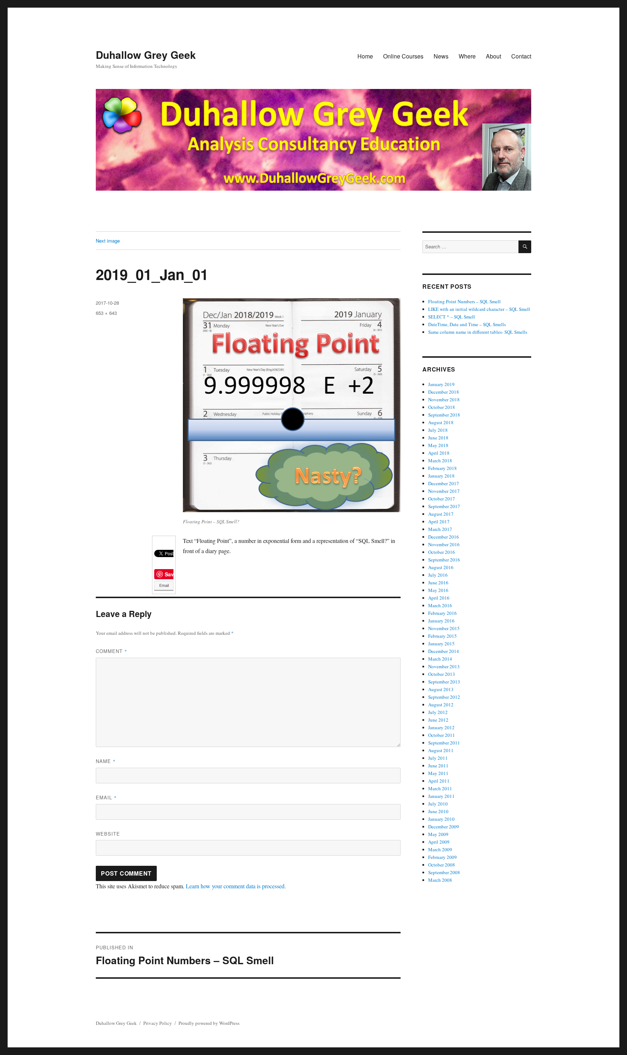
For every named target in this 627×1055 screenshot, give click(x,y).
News (441, 56)
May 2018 (438, 445)
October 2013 (441, 674)
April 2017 (439, 521)
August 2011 (441, 750)
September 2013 (444, 681)
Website (108, 833)
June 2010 (438, 811)
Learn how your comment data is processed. (236, 886)
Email (164, 585)
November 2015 (444, 628)
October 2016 (441, 552)
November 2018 (444, 399)
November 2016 (444, 544)
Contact (521, 56)
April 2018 (439, 453)
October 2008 (441, 864)
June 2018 (438, 437)
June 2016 (438, 582)
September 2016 (444, 559)
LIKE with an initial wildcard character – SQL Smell (479, 309)
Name (106, 761)
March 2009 (440, 849)
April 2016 (439, 598)
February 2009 (442, 857)
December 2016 (443, 536)
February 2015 (442, 636)
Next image (108, 240)
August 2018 (441, 422)
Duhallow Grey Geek (146, 54)
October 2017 (441, 498)
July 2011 (438, 758)
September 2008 (444, 872)
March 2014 (440, 659)
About (493, 56)
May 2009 (438, 834)
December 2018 (443, 392)
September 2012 (444, 697)
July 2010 (438, 803)
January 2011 (441, 796)
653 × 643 (106, 312)
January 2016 (441, 620)
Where (467, 56)
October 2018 (441, 407)
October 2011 (441, 735)
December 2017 (443, 483)
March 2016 (440, 605)
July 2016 (438, 575)
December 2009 (443, 826)
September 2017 (444, 506)
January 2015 (441, 643)
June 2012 (438, 720)
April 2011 (439, 781)
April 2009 (439, 842)
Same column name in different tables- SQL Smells (477, 332)
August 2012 (441, 704)
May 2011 (438, 773)
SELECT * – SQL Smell (451, 316)
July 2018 (438, 430)
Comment (111, 651)
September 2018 (444, 414)
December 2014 (443, 651)
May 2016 (438, 590)
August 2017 (441, 514)
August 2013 (441, 689)
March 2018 (440, 460)
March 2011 (440, 788)
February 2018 (442, 468)
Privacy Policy (157, 1023)
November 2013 (444, 666)
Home (365, 56)
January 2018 (441, 475)
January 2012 (441, 727)
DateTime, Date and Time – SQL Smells (467, 324)
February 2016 (442, 613)
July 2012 (438, 712)
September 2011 (444, 742)
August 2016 (441, 567)
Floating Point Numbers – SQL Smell (464, 301)
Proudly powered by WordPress (209, 1023)
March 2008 (440, 880)
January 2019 (441, 384)
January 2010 (441, 819)
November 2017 (444, 491)
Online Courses (403, 56)
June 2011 (438, 765)
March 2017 (440, 529)
